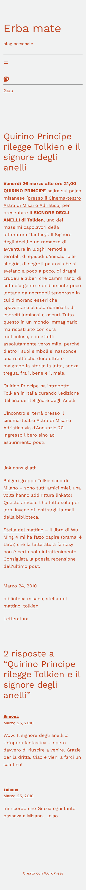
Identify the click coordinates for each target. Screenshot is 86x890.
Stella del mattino (23, 529)
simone (10, 789)
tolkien (30, 606)
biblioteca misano (23, 598)
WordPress (53, 873)
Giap (8, 90)
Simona (11, 716)
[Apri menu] (6, 62)
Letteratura (15, 618)
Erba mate (32, 28)
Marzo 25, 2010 (18, 722)
